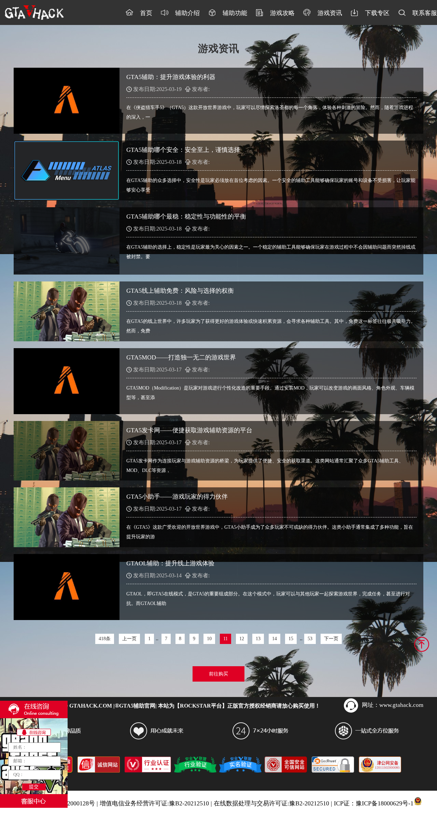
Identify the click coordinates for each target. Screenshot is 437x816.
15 (290, 638)
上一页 (129, 638)
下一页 (331, 638)
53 (310, 638)
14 (274, 638)
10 (209, 638)
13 (258, 638)
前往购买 (218, 673)
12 (241, 638)
